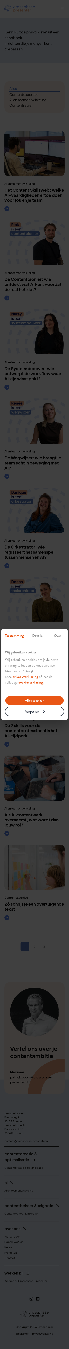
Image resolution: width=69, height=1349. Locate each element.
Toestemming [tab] (14, 635)
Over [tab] (57, 635)
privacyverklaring (25, 676)
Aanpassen (32, 711)
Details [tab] (37, 635)
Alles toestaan (34, 700)
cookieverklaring (30, 682)
